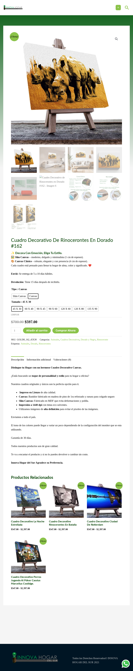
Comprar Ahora (66, 330)
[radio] (19, 296)
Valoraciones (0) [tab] (62, 359)
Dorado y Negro (88, 339)
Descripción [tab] (17, 359)
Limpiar (15, 315)
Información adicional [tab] (39, 359)
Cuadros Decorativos (69, 339)
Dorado (34, 343)
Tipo (14, 289)
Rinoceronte (102, 339)
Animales (55, 339)
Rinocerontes (45, 343)
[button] (127, 7)
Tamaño (15, 301)
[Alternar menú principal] (118, 7)
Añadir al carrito (37, 330)
